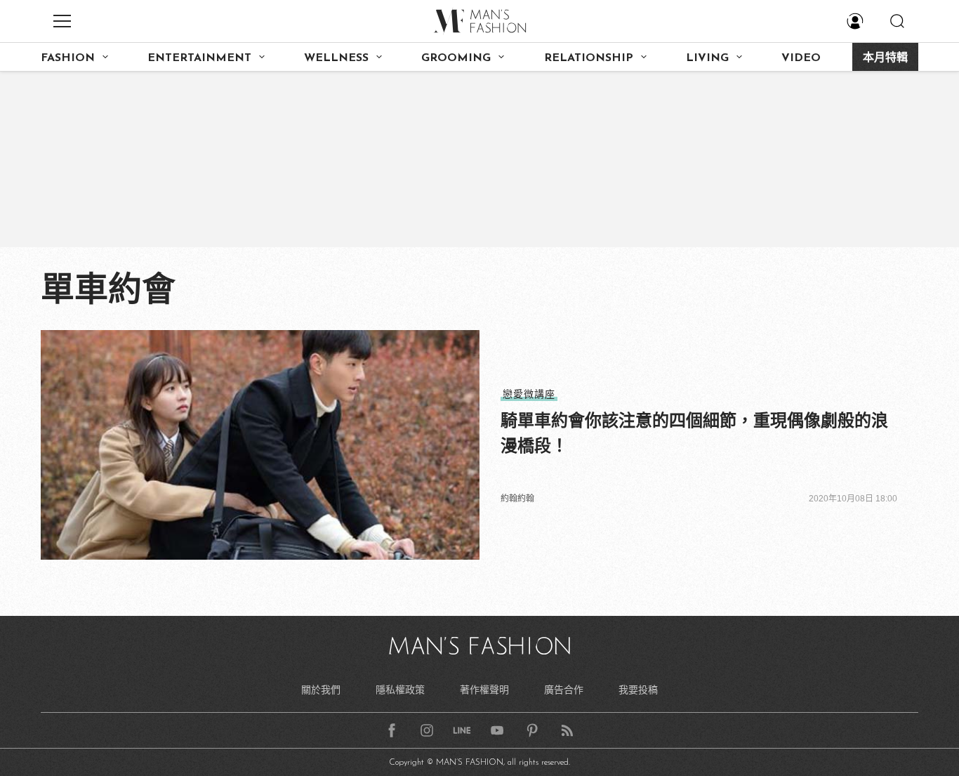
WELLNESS (336, 58)
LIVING (707, 58)
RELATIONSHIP (588, 58)
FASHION (68, 58)
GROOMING (456, 58)
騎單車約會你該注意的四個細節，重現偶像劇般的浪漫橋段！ (694, 433)
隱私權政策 (400, 689)
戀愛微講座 (529, 394)
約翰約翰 (517, 499)
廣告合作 (563, 689)
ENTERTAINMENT (199, 58)
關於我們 (320, 689)
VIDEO (801, 58)
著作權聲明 (484, 689)
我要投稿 (638, 689)
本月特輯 (885, 58)
